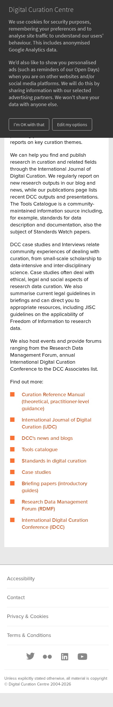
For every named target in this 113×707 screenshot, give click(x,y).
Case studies (36, 472)
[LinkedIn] (64, 656)
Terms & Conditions (29, 635)
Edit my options (72, 124)
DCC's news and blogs (47, 438)
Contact (16, 597)
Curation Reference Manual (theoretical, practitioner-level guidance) (55, 402)
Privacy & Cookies (27, 616)
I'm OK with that (29, 124)
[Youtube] (82, 656)
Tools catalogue (40, 450)
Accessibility (21, 578)
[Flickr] (47, 656)
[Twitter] (30, 656)
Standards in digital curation (54, 461)
